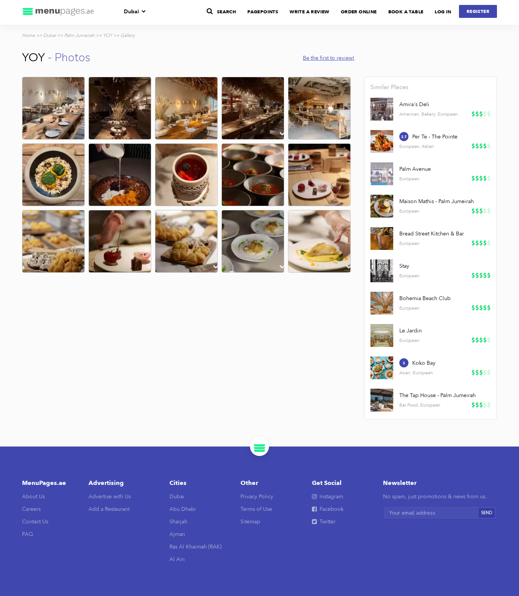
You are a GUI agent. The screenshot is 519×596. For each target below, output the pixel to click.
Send (486, 513)
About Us (33, 496)
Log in (443, 12)
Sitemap (250, 521)
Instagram (331, 496)
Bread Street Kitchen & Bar (431, 233)
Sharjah (178, 521)
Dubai (131, 11)
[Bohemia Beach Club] (381, 303)
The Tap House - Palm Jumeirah (437, 395)
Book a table (406, 12)
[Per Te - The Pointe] (381, 141)
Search (226, 12)
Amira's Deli (414, 104)
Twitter (327, 521)
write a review (309, 12)
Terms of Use (256, 509)
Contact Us (35, 521)
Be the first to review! (328, 58)
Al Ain (177, 559)
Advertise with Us (110, 496)
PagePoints (262, 12)
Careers (31, 509)
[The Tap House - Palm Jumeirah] (381, 400)
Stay (404, 266)
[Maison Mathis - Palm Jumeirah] (381, 206)
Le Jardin (410, 330)
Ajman (177, 534)
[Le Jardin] (381, 335)
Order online (359, 12)
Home (28, 35)
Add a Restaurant (109, 509)
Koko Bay (423, 363)
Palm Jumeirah (79, 35)
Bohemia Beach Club (425, 298)
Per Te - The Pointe (434, 136)
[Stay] (381, 270)
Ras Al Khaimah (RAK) (195, 546)
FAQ (27, 534)
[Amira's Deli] (381, 109)
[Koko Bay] (381, 367)
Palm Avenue (415, 169)
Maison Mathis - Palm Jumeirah (436, 201)
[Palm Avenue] (381, 173)
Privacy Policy (257, 496)
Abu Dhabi (182, 509)
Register (478, 11)
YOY (107, 35)
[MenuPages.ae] (58, 12)
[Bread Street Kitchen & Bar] (381, 238)
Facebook (331, 509)
